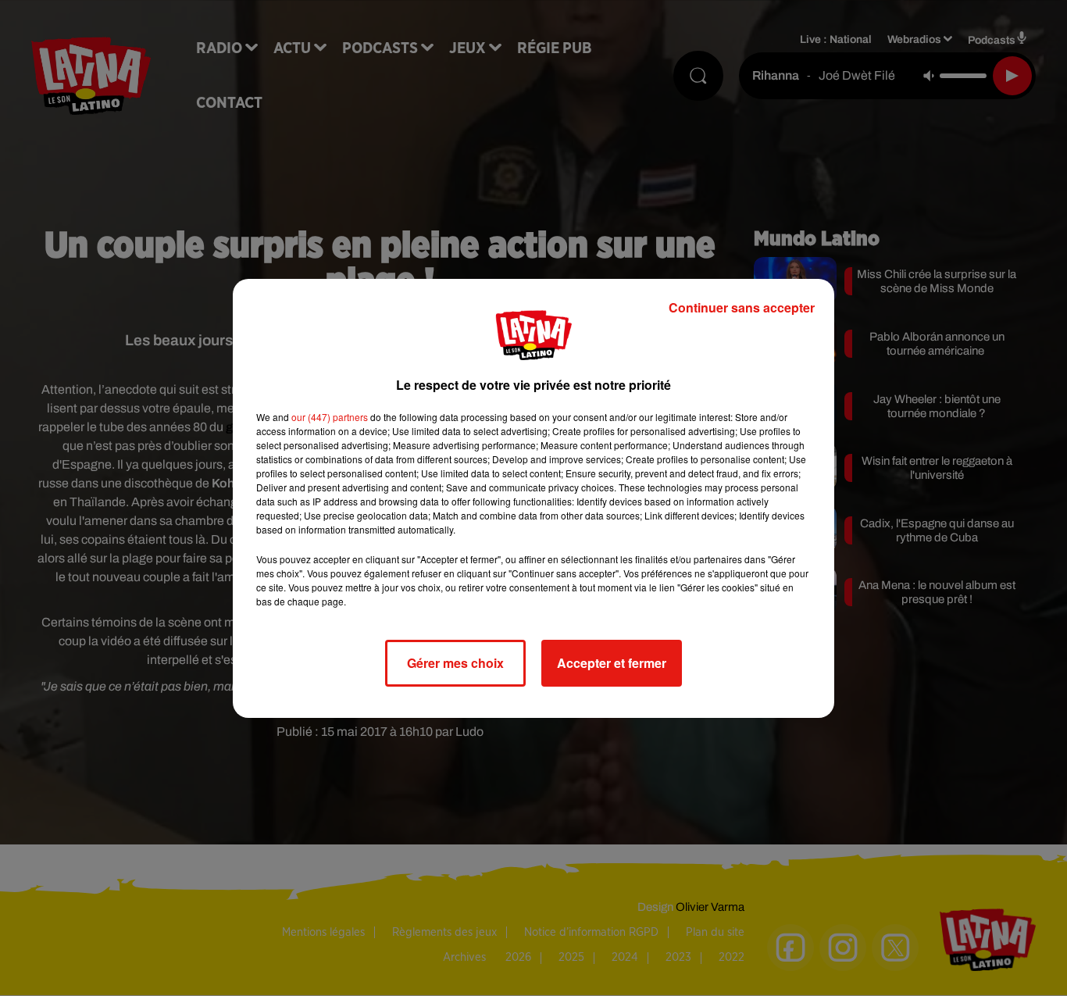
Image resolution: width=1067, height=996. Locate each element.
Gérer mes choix (455, 663)
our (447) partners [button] (329, 416)
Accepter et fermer (611, 663)
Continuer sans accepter (742, 307)
